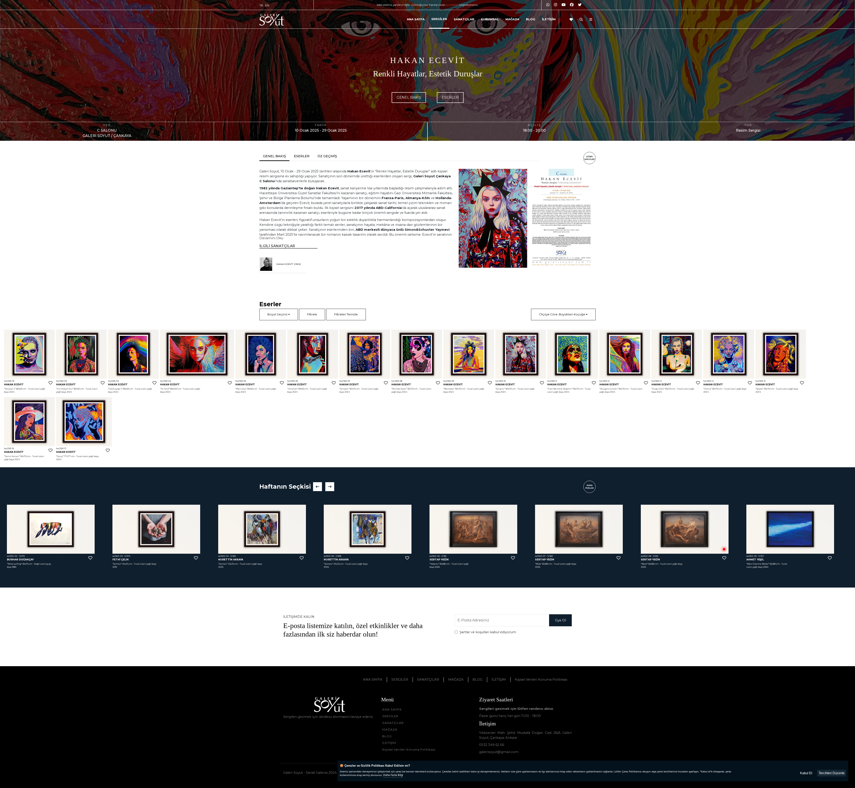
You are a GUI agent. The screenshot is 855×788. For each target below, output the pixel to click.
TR (261, 5)
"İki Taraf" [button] (165, 389)
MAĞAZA (512, 19)
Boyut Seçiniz (277, 314)
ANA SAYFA (416, 19)
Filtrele (312, 314)
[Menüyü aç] (590, 19)
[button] (29, 354)
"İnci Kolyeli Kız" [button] (64, 389)
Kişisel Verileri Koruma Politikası (541, 680)
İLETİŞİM (549, 19)
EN (267, 5)
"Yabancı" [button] (223, 564)
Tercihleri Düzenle (832, 773)
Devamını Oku (271, 238)
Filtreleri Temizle (346, 314)
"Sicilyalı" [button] (344, 389)
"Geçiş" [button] (60, 456)
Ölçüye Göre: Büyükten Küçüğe (562, 314)
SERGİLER (439, 19)
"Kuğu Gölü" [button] (658, 389)
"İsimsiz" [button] (11, 564)
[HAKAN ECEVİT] (266, 264)
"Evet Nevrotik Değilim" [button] (559, 389)
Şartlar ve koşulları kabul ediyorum (488, 632)
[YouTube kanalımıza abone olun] (564, 5)
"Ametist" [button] (292, 389)
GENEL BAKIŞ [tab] (274, 156)
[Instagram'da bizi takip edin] (555, 5)
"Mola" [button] (327, 564)
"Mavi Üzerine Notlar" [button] (546, 564)
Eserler (450, 97)
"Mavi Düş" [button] (241, 389)
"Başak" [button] (759, 389)
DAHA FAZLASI (589, 486)
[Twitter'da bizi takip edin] (580, 5)
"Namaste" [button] (449, 389)
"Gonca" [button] (707, 389)
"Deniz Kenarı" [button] (12, 456)
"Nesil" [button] (433, 564)
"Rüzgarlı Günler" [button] (608, 389)
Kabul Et (806, 773)
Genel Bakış (409, 97)
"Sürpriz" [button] (500, 389)
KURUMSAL (490, 19)
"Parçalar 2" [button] (10, 389)
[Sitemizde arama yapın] (581, 19)
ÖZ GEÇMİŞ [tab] (327, 156)
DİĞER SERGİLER (589, 157)
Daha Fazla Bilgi (393, 775)
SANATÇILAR (464, 19)
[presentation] (317, 486)
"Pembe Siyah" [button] (399, 389)
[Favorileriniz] (571, 19)
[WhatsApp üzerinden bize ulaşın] (548, 5)
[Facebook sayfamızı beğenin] (572, 5)
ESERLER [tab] (301, 156)
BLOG (530, 19)
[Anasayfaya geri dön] (271, 19)
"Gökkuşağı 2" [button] (115, 389)
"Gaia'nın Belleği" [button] (650, 564)
